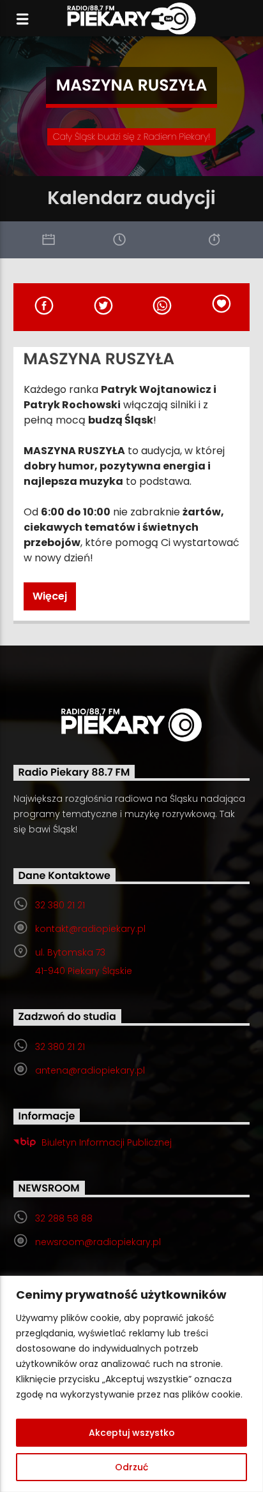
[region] (131, 1384)
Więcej (50, 596)
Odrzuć (131, 1467)
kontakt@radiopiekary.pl (90, 928)
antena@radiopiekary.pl (90, 1070)
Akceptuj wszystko (132, 1432)
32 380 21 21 (60, 905)
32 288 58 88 (64, 1218)
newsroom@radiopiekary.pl (98, 1242)
